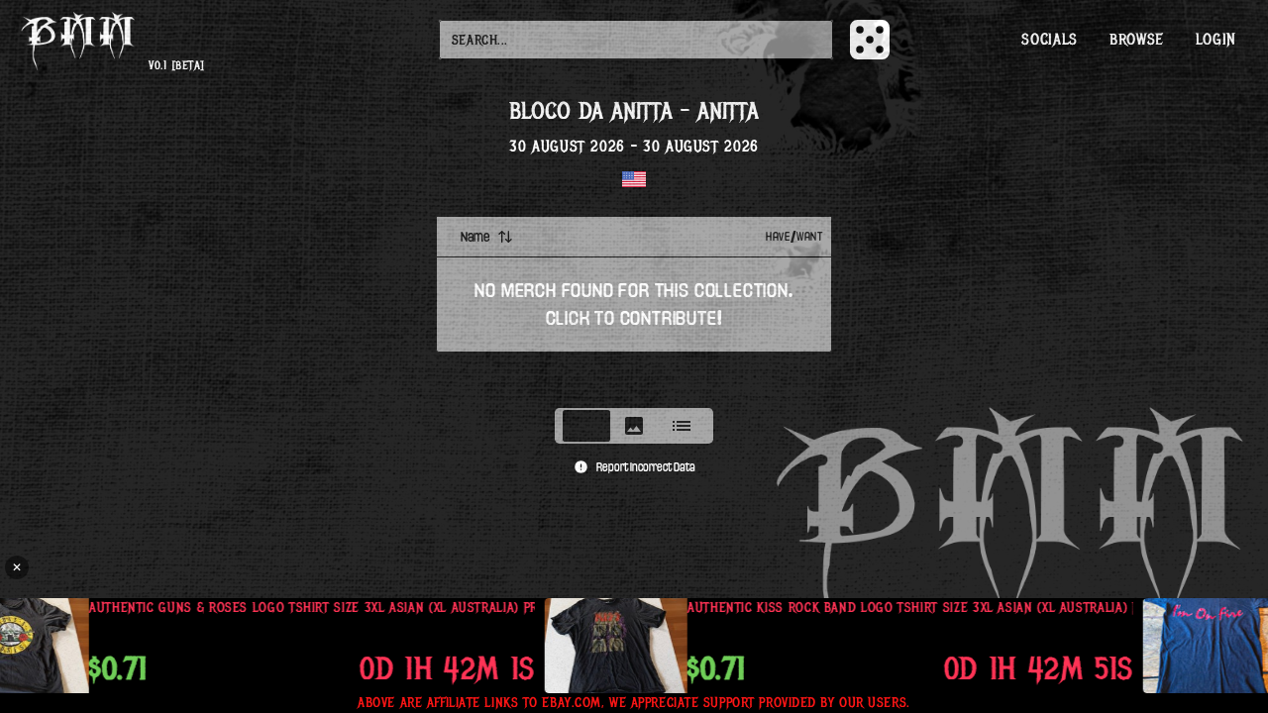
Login (1216, 40)
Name (475, 237)
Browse (1137, 40)
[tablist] (634, 426)
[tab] (586, 426)
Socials (1049, 40)
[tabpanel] (634, 306)
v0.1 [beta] (176, 65)
